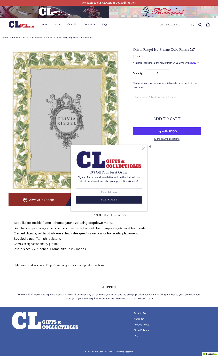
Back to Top (140, 313)
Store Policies (141, 330)
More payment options (167, 138)
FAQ (104, 24)
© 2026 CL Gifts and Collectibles (99, 352)
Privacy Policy (141, 324)
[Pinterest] (150, 146)
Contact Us (89, 24)
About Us (71, 24)
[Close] (143, 148)
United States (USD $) (171, 25)
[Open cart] (207, 24)
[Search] (200, 24)
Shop (57, 24)
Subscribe (109, 199)
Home (44, 24)
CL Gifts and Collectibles (41, 38)
